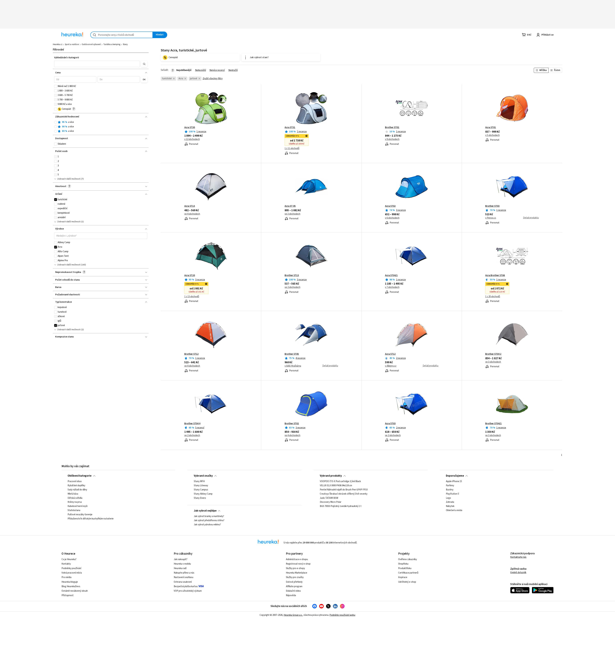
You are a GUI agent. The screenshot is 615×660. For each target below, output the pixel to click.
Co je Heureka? (69, 559)
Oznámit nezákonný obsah (75, 591)
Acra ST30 (189, 127)
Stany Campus (201, 489)
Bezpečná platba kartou (186, 586)
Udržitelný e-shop (407, 582)
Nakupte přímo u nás (184, 572)
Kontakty (66, 564)
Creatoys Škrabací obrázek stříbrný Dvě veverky (343, 494)
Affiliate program (294, 586)
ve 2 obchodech (292, 287)
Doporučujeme (455, 476)
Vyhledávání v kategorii (66, 57)
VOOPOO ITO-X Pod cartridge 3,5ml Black (340, 481)
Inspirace (402, 577)
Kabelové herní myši (77, 506)
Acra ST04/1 (391, 275)
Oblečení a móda (454, 510)
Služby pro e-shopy (295, 568)
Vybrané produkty (331, 476)
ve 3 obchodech (292, 214)
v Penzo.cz (490, 218)
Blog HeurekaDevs (71, 586)
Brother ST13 (292, 275)
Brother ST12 (191, 354)
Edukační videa (293, 591)
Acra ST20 (189, 275)
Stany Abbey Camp (203, 494)
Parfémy (450, 485)
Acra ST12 (390, 354)
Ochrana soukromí (183, 582)
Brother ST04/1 (493, 423)
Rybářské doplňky (76, 485)
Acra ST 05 (290, 206)
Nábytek (450, 506)
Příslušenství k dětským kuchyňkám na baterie (91, 518)
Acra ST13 (189, 206)
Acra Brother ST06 (495, 275)
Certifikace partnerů (408, 572)
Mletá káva (73, 494)
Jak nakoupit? (180, 559)
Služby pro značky (295, 577)
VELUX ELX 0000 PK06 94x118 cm (336, 485)
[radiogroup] (101, 126)
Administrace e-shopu (297, 559)
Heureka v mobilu (182, 564)
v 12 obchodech (192, 139)
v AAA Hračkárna (293, 366)
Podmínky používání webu (342, 615)
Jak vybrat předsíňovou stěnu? (209, 520)
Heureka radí (180, 568)
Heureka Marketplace (296, 572)
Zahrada (450, 502)
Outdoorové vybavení (91, 44)
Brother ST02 (292, 423)
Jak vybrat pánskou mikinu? (207, 524)
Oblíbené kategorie (79, 476)
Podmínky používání (71, 568)
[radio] (55, 122)
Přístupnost (68, 595)
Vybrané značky (203, 476)
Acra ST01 (490, 127)
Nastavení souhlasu (183, 577)
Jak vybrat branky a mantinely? (209, 516)
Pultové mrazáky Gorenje (80, 514)
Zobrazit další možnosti (69, 178)
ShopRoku (403, 564)
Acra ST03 (390, 423)
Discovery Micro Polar (330, 502)
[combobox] (121, 35)
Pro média (66, 577)
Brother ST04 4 (192, 423)
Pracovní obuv (75, 481)
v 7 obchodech (392, 287)
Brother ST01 (392, 127)
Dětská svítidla (75, 498)
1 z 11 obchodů (292, 148)
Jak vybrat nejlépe (205, 511)
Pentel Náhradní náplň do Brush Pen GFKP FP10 (344, 489)
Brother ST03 (492, 206)
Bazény (449, 489)
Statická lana (74, 510)
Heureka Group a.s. (293, 615)
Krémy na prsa (75, 502)
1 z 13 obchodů (191, 296)
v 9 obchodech (392, 139)
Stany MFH (199, 481)
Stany (125, 44)
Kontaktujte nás (518, 557)
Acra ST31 (290, 127)
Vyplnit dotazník (518, 572)
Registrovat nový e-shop (298, 564)
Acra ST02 (390, 206)
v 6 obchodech (392, 218)
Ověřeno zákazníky (407, 559)
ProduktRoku (404, 568)
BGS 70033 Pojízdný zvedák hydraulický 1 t (340, 506)
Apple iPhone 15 (454, 481)
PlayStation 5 (452, 494)
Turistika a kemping (111, 44)
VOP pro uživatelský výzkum (188, 591)
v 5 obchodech (492, 135)
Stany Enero (200, 498)
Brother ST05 (292, 354)
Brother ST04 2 (493, 354)
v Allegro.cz (390, 366)
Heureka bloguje (70, 582)
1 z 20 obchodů (492, 296)
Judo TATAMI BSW (329, 498)
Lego (448, 498)
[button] (97, 64)
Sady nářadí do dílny (77, 489)
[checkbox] (55, 86)
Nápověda (291, 595)
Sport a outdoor (72, 44)
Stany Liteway (201, 485)
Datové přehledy (294, 582)
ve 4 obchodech (192, 214)
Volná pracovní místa (72, 572)
